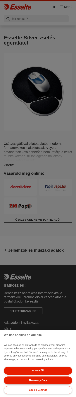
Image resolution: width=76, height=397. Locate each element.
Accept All (38, 370)
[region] (38, 363)
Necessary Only (38, 380)
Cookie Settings (38, 389)
